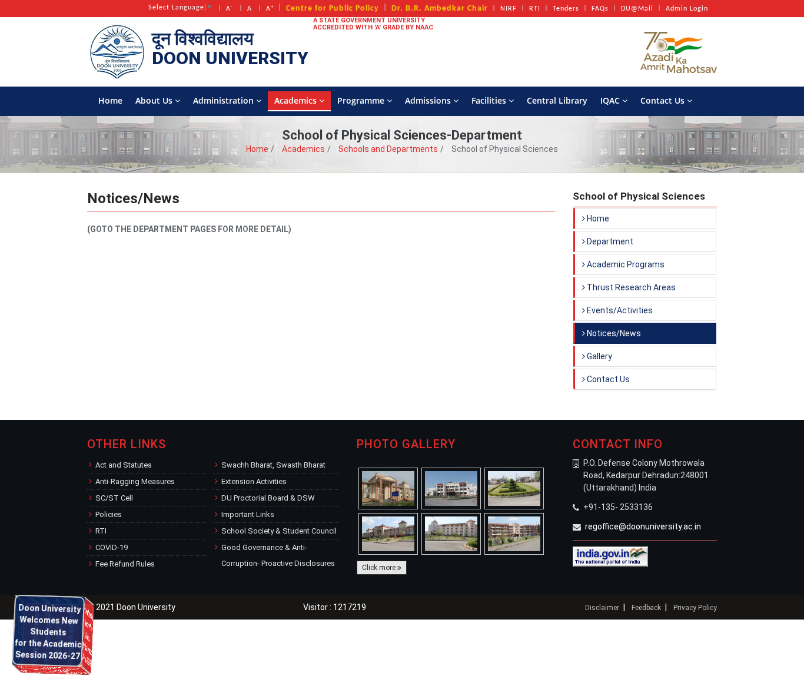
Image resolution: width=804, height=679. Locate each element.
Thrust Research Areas (630, 287)
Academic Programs (625, 264)
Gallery (598, 356)
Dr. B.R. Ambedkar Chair (439, 8)
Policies (108, 514)
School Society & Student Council (279, 530)
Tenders (566, 8)
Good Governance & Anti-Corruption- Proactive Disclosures (278, 555)
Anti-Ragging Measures (135, 481)
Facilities (490, 100)
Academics (296, 100)
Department (609, 241)
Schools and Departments (388, 149)
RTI (534, 8)
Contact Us (663, 100)
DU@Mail (637, 8)
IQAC (611, 100)
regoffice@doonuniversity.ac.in (643, 526)
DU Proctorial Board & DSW (268, 497)
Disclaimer (602, 608)
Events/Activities (619, 310)
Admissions (429, 100)
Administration (224, 100)
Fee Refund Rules (125, 563)
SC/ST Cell (114, 497)
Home (110, 100)
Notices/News (613, 333)
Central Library (557, 100)
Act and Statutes (123, 465)
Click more (379, 568)
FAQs (600, 8)
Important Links (247, 514)
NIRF (508, 8)
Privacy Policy (695, 608)
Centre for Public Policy (332, 8)
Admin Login (687, 8)
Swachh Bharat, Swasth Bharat (273, 465)
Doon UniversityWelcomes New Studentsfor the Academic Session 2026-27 (48, 669)
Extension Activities (254, 481)
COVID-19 (111, 547)
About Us (155, 100)
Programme (362, 100)
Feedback (646, 608)
